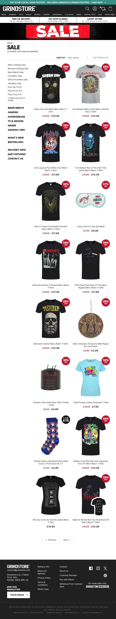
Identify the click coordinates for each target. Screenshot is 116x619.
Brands (37, 15)
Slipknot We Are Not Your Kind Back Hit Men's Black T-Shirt (91, 520)
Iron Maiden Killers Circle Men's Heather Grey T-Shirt (90, 110)
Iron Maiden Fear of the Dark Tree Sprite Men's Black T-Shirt (90, 169)
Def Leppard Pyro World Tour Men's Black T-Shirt (50, 169)
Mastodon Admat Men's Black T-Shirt (51, 344)
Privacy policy (37, 612)
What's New (110, 15)
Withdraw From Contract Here (71, 585)
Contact (63, 566)
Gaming (46, 15)
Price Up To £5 (15, 87)
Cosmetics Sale (15, 76)
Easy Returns (17, 154)
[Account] (94, 9)
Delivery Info (17, 149)
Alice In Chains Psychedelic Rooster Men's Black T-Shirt (50, 227)
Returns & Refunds (42, 572)
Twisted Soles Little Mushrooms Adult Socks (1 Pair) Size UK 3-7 (51, 462)
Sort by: (60, 57)
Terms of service (54, 612)
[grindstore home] (18, 567)
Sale (100, 15)
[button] (110, 9)
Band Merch (16, 107)
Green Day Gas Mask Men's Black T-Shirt (51, 110)
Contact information (92, 612)
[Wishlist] (102, 9)
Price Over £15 (15, 94)
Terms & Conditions (42, 583)
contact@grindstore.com (18, 570)
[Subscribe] (27, 595)
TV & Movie (69, 15)
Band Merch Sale (15, 72)
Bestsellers (15, 142)
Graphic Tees (89, 15)
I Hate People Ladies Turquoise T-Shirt (91, 402)
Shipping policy (72, 612)
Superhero (57, 15)
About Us (64, 571)
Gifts (21, 15)
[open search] (87, 9)
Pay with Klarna (67, 579)
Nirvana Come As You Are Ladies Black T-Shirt (51, 520)
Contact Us (15, 158)
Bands (28, 15)
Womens (12, 15)
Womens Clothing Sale (18, 68)
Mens (3, 15)
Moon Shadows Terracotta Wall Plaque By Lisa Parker (91, 345)
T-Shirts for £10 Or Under (16, 99)
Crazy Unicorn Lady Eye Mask (91, 226)
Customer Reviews (68, 575)
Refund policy (20, 612)
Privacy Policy (44, 578)
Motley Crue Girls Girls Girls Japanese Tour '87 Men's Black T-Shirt (91, 462)
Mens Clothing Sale (16, 65)
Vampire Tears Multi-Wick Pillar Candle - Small (50, 403)
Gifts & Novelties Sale (18, 79)
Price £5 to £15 (15, 90)
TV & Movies (15, 121)
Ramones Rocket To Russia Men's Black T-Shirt (51, 286)
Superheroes (16, 116)
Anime (78, 15)
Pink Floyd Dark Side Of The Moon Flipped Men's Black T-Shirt (91, 286)
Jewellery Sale (14, 83)
